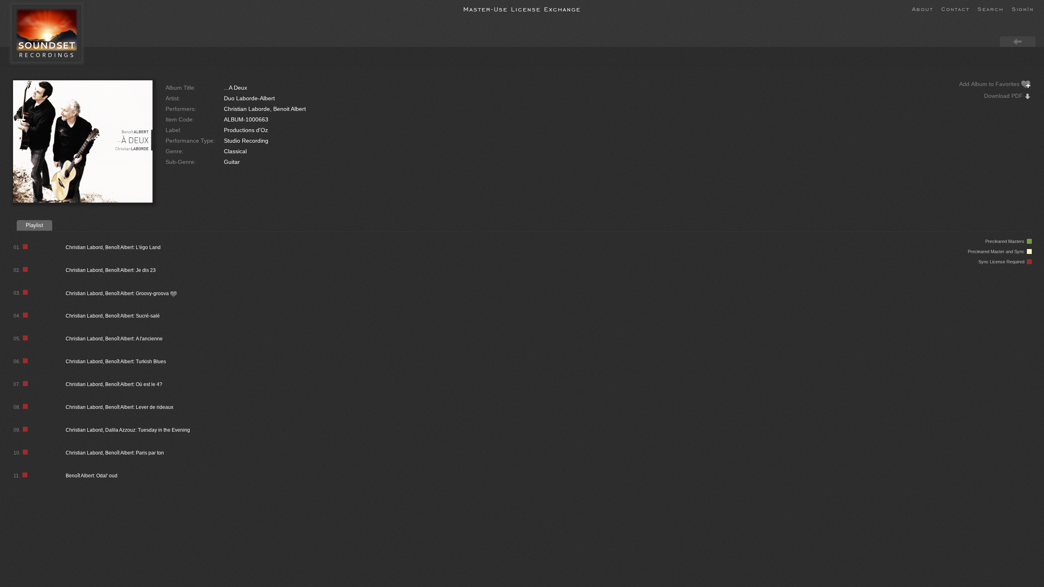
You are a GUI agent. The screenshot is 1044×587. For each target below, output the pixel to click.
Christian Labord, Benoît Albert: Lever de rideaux (119, 407)
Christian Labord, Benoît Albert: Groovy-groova (118, 293)
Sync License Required (1002, 261)
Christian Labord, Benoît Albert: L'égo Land (113, 247)
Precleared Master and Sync (997, 251)
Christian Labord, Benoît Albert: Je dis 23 (111, 270)
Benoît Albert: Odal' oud (91, 476)
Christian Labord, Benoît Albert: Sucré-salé (113, 316)
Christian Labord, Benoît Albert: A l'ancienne (114, 339)
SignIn (1023, 8)
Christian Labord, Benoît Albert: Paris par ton (115, 453)
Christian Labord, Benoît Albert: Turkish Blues (116, 361)
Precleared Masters (1006, 241)
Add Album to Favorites (990, 84)
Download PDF (1004, 96)
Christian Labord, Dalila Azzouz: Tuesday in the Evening (128, 430)
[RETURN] (1018, 41)
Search (991, 8)
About (922, 8)
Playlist (34, 225)
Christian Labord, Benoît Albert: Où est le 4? (114, 384)
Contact (955, 8)
